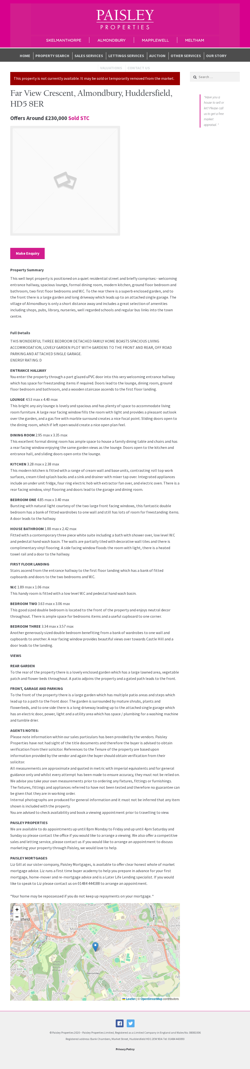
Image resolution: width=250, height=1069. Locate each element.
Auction (157, 55)
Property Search (52, 55)
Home (25, 55)
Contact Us (138, 67)
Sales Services (88, 55)
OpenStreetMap (151, 999)
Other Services (186, 55)
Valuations (111, 67)
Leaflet (130, 999)
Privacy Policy (125, 1049)
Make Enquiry (27, 253)
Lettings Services (126, 55)
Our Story (216, 55)
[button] (95, 947)
